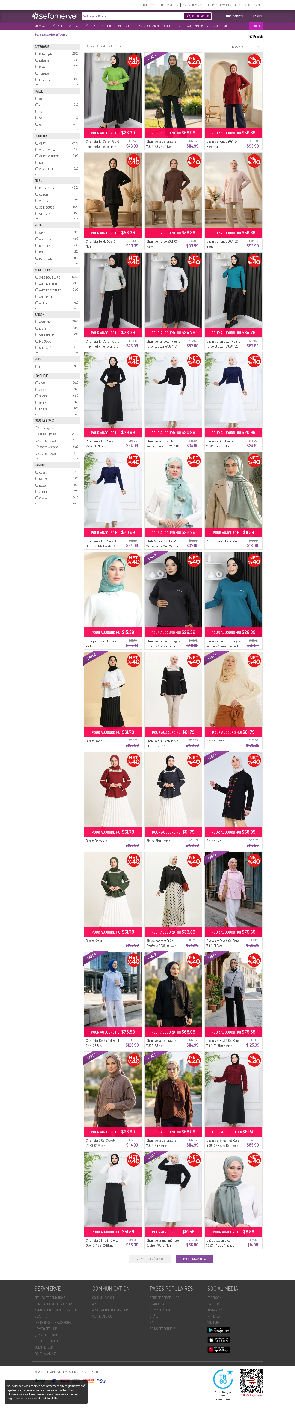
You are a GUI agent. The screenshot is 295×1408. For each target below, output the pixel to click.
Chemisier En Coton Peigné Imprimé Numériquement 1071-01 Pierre (102, 346)
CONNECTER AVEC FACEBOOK (224, 5)
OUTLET (256, 26)
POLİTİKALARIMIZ (45, 1354)
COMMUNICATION (103, 1298)
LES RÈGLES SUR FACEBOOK (53, 1322)
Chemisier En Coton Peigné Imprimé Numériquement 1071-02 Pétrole (223, 646)
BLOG (248, 5)
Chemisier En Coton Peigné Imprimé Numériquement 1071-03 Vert (102, 146)
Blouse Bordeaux (96, 841)
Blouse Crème (215, 741)
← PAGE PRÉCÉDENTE (150, 1258)
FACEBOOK (214, 1298)
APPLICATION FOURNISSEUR (110, 1310)
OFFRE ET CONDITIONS (49, 1341)
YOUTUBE (213, 1322)
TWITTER (213, 1304)
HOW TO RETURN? (46, 1329)
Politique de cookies (26, 1398)
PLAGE (188, 26)
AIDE (257, 5)
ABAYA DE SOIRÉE (161, 1310)
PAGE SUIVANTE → (194, 1258)
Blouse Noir (213, 841)
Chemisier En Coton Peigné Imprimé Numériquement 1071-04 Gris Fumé (163, 646)
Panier (258, 16)
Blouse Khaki (94, 941)
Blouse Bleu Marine (158, 841)
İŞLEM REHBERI (44, 1347)
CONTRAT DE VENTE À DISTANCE (55, 1304)
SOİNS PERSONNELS (163, 1329)
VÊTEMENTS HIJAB (62, 26)
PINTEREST (214, 1316)
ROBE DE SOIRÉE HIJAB (164, 1298)
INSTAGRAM (214, 1310)
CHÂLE (154, 1316)
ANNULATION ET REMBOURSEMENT (57, 1310)
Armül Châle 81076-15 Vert (222, 541)
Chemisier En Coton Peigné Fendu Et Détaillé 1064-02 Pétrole (223, 346)
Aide (95, 1304)
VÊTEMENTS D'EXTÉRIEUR (99, 26)
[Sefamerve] (55, 15)
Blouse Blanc (94, 741)
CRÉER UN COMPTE (193, 5)
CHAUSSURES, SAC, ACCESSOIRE (153, 26)
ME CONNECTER (169, 5)
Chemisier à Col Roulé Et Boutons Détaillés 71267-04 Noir (162, 446)
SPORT (177, 26)
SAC (152, 1322)
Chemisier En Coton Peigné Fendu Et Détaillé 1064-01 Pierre (163, 346)
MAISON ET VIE (202, 26)
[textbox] (132, 16)
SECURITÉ (41, 1316)
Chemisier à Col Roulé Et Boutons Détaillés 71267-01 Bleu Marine (102, 546)
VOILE (79, 26)
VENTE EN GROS (102, 1316)
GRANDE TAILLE (124, 26)
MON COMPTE (234, 16)
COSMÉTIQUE (221, 26)
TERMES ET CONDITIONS (50, 1298)
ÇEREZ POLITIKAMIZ (47, 1335)
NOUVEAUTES (42, 26)
